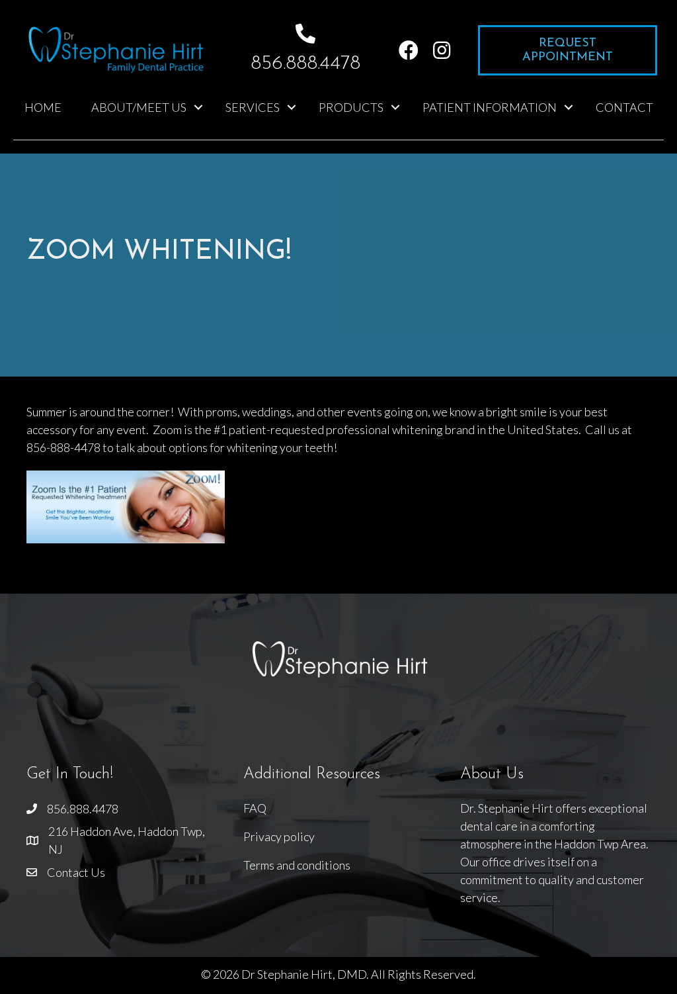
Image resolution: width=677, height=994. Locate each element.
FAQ (254, 808)
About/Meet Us (138, 107)
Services (252, 107)
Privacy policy (279, 836)
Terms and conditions (296, 865)
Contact (624, 107)
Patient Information (489, 107)
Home (42, 107)
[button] (408, 50)
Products (351, 107)
